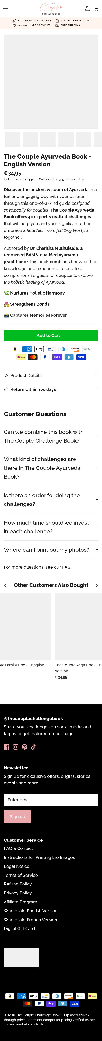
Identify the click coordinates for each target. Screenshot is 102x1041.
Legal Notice (16, 866)
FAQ (66, 567)
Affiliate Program (20, 901)
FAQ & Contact (18, 848)
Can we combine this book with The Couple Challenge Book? (44, 436)
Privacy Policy (18, 892)
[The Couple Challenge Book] (51, 9)
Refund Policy (18, 883)
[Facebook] (6, 747)
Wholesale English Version (31, 910)
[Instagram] (15, 747)
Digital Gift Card (19, 928)
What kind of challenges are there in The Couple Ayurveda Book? (42, 468)
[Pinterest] (24, 747)
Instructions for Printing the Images (39, 857)
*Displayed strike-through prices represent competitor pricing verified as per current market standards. (49, 1019)
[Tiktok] (33, 747)
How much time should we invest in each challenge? (46, 526)
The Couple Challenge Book (38, 1015)
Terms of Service (21, 875)
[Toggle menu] (5, 8)
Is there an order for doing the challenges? (42, 499)
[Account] (86, 8)
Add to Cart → (51, 335)
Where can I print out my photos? (46, 549)
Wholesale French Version (30, 919)
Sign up (17, 816)
